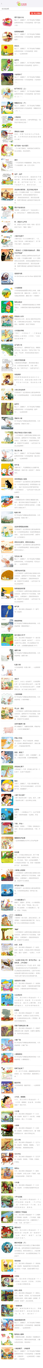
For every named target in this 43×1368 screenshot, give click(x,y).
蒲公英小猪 (18, 450)
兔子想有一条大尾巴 (21, 146)
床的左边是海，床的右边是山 (24, 542)
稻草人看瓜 (18, 1290)
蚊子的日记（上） (20, 89)
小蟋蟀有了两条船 (20, 1212)
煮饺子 (16, 679)
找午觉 (16, 465)
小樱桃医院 (18, 1054)
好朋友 (16, 1010)
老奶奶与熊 (18, 273)
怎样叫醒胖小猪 (19, 724)
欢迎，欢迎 (18, 945)
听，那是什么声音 (20, 222)
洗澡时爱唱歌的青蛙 (21, 527)
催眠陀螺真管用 (19, 1320)
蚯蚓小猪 (17, 512)
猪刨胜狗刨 (18, 621)
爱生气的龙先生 (19, 207)
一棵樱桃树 (18, 1306)
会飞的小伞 (18, 345)
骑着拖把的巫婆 (19, 588)
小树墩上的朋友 (19, 870)
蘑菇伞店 (17, 1227)
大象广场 (17, 1040)
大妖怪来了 (18, 74)
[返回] (1, 3)
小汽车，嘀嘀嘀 (19, 1097)
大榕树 (16, 1125)
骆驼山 (16, 1168)
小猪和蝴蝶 (18, 694)
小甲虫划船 (18, 1197)
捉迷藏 (16, 852)
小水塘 (16, 1111)
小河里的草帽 (19, 330)
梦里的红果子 (19, 766)
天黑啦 (16, 1276)
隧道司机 (17, 1083)
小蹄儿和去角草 (19, 390)
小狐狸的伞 (18, 915)
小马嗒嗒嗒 (18, 288)
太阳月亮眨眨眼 (19, 360)
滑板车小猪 (18, 418)
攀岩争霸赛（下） (20, 1243)
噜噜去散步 (18, 302)
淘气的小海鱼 (19, 885)
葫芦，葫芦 (18, 174)
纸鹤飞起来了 (19, 1068)
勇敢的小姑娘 (19, 131)
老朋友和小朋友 (19, 981)
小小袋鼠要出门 (19, 900)
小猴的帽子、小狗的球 (22, 1348)
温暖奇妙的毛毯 (19, 571)
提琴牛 (16, 60)
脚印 (16, 160)
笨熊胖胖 (17, 374)
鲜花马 (16, 46)
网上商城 (36, 13)
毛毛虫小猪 (18, 556)
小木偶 (16, 1182)
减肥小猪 (17, 650)
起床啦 (16, 809)
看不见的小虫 (19, 17)
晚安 (16, 781)
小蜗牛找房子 (19, 236)
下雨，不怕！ (19, 824)
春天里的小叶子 (19, 635)
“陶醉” (16, 929)
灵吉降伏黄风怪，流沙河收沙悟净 (26, 190)
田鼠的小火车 (19, 316)
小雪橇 (16, 497)
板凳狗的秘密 (19, 31)
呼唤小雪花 (18, 738)
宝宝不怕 (17, 1154)
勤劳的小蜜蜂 (19, 1334)
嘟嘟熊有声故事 (19, 838)
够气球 (16, 606)
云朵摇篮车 (18, 995)
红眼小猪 (17, 665)
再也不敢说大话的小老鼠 (23, 433)
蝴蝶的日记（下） (20, 103)
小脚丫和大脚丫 (19, 795)
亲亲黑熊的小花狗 (20, 479)
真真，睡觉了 (19, 752)
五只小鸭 (17, 1140)
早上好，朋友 (19, 708)
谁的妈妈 (17, 1261)
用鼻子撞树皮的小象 (21, 1026)
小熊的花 (17, 117)
